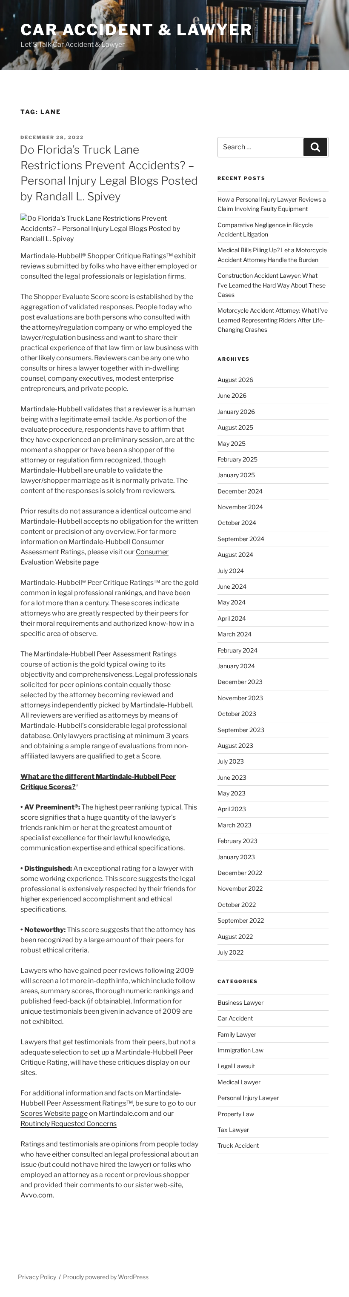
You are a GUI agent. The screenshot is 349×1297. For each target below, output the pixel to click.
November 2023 (240, 697)
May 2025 (231, 443)
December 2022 (239, 872)
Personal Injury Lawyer (248, 1097)
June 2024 (231, 586)
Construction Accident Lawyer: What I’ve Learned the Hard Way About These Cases (271, 285)
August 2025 (235, 427)
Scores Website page (54, 1113)
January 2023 (236, 857)
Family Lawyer (236, 1034)
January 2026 (236, 411)
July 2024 (230, 570)
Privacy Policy (37, 1276)
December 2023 (240, 681)
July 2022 (230, 952)
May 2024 (231, 602)
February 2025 (237, 459)
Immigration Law (240, 1050)
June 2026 (231, 395)
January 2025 (236, 475)
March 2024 (234, 634)
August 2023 (235, 745)
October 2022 (236, 904)
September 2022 (240, 920)
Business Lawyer (240, 1002)
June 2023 (231, 777)
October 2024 (236, 522)
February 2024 (237, 650)
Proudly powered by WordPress (106, 1276)
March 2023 (234, 825)
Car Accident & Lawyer (136, 29)
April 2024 (231, 618)
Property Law (235, 1113)
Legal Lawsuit (236, 1065)
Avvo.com (36, 1195)
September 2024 (240, 538)
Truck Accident (238, 1145)
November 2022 (240, 888)
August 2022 (235, 936)
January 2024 (236, 666)
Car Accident (235, 1018)
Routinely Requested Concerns (68, 1124)
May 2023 (231, 793)
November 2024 (240, 506)
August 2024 (235, 554)
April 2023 (231, 808)
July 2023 (230, 761)
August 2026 (235, 379)
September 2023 (240, 729)
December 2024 (240, 491)
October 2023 (236, 713)
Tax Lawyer (233, 1129)
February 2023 (237, 840)
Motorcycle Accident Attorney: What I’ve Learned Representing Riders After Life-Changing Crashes (272, 320)
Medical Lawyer (238, 1082)
